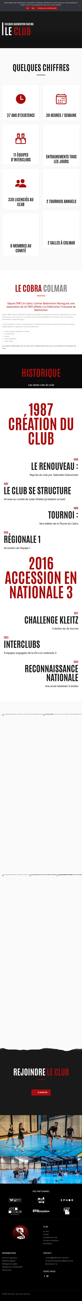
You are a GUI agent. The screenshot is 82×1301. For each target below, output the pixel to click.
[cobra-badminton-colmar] (20, 1233)
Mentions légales (8, 1261)
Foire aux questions (9, 1258)
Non (33, 8)
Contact (46, 1234)
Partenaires (47, 1243)
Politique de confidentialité (12, 1267)
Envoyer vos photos (51, 1240)
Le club (46, 1231)
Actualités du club (50, 1237)
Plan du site (6, 1270)
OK (28, 8)
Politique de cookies (9, 1264)
